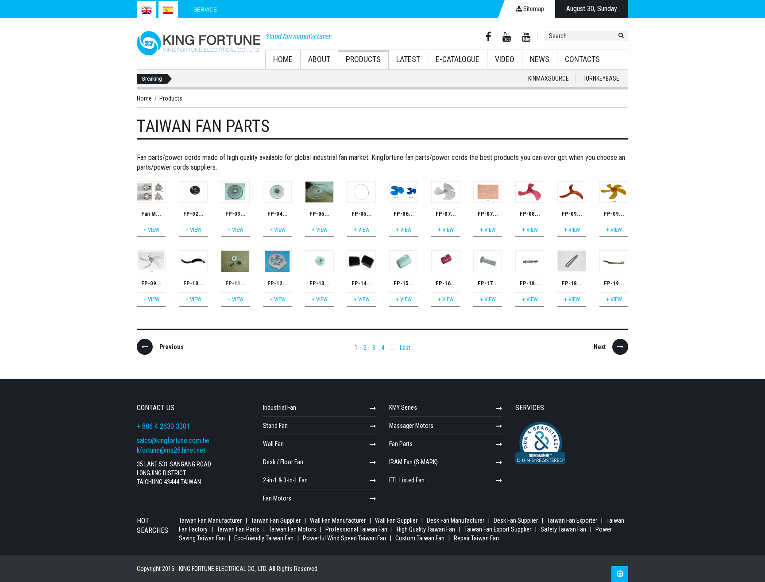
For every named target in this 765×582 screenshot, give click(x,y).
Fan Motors (277, 498)
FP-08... (530, 213)
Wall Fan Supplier (396, 520)
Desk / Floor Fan (283, 462)
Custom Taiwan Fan (420, 538)
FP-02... (193, 213)
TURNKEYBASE (601, 78)
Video (504, 59)
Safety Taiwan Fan (564, 529)
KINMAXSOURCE (548, 78)
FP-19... (614, 283)
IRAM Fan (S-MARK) (413, 462)
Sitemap (533, 8)
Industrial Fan (279, 407)
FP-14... (362, 283)
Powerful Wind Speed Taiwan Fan (345, 538)
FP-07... (446, 213)
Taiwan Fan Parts (238, 529)
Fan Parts (401, 443)
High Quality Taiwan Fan (426, 529)
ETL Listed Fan (407, 480)
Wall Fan (273, 443)
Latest (408, 59)
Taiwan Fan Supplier (276, 520)
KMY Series (403, 407)
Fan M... (151, 213)
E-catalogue (457, 59)
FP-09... (572, 213)
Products (363, 59)
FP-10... (193, 283)
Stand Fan (275, 425)
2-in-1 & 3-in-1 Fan (285, 480)
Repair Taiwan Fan (476, 538)
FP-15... (404, 283)
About (319, 59)
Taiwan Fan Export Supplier (498, 529)
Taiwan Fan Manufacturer (210, 520)
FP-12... (277, 283)
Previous (171, 346)
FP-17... (488, 283)
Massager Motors (411, 425)
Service (205, 10)
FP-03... (235, 213)
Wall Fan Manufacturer (338, 520)
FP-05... (319, 213)
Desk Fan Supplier (516, 520)
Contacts (582, 59)
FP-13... (319, 283)
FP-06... (404, 213)
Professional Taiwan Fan (357, 529)
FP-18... (530, 283)
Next (600, 346)
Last (405, 347)
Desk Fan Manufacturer (455, 520)
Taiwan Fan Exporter (572, 520)
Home (283, 59)
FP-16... (446, 283)
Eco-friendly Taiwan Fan (264, 538)
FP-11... (235, 283)
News (539, 59)
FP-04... (277, 213)
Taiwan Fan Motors (292, 529)
